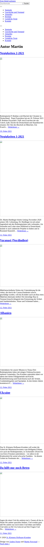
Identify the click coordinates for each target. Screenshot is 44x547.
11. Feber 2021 (6, 533)
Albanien (5, 313)
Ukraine (5, 392)
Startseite (8, 10)
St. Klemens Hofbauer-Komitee (18, 537)
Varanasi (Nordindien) (14, 240)
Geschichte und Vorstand (14, 12)
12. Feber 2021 (6, 235)
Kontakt (8, 21)
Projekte (8, 17)
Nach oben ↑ (5, 544)
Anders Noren (14, 542)
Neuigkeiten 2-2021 (12, 53)
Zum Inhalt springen (8, 1)
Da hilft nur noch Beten (14, 467)
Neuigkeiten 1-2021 (12, 136)
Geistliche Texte (11, 19)
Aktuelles (8, 14)
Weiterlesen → (13, 127)
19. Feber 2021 (6, 131)
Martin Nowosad (30, 542)
